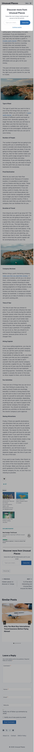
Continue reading (17, 27)
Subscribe (25, 22)
